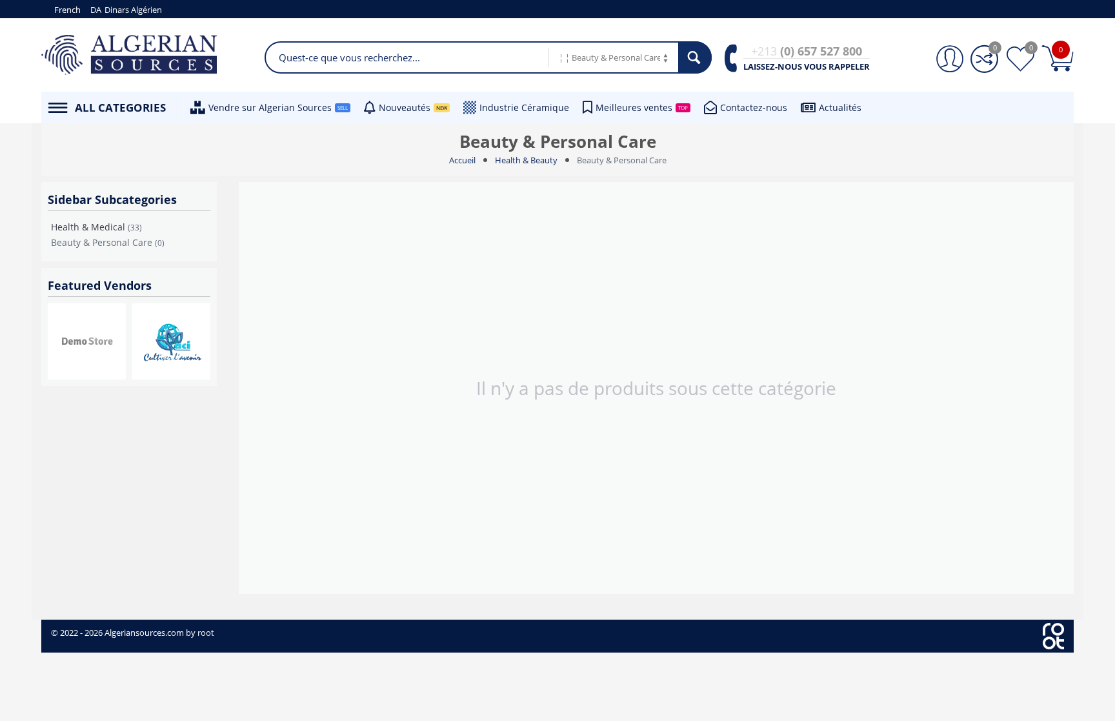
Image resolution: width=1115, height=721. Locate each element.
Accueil (462, 160)
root (205, 632)
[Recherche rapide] (695, 57)
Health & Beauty (526, 160)
